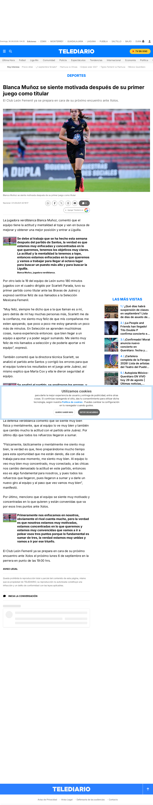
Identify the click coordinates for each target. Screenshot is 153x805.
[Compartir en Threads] (68, 203)
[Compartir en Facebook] (54, 203)
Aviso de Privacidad (47, 799)
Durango (141, 41)
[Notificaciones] (143, 41)
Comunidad (49, 60)
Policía (63, 60)
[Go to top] (148, 789)
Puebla (104, 41)
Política (144, 60)
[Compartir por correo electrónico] (74, 203)
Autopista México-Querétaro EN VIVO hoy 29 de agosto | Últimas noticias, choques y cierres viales (134, 381)
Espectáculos (78, 60)
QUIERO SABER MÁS (64, 412)
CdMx (43, 41)
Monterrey (57, 41)
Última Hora (8, 60)
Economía (130, 60)
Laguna (91, 41)
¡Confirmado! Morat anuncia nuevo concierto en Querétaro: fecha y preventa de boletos (135, 346)
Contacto (113, 799)
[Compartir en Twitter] (61, 203)
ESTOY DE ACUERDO (89, 412)
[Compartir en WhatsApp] (48, 203)
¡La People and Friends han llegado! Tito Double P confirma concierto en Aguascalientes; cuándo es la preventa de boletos (134, 333)
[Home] (76, 51)
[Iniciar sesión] (150, 41)
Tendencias (96, 60)
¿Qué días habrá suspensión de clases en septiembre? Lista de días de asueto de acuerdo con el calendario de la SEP (134, 315)
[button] (77, 210)
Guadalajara (75, 41)
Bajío (128, 41)
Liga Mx (34, 60)
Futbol (22, 60)
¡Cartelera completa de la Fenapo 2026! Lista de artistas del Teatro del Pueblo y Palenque (135, 363)
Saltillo (116, 41)
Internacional (114, 60)
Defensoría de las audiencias (91, 799)
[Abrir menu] (4, 51)
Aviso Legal (66, 799)
